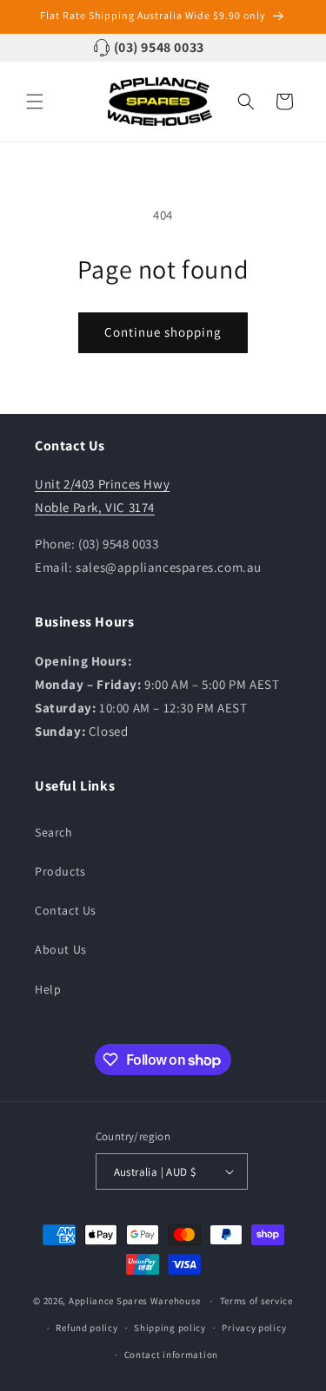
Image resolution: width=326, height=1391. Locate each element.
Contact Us (65, 910)
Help (48, 989)
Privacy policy (254, 1328)
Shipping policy (170, 1328)
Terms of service (256, 1301)
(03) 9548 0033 (159, 47)
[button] (35, 101)
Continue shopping (163, 332)
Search (54, 832)
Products (60, 871)
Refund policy (86, 1328)
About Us (61, 949)
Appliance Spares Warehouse (135, 1301)
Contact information (171, 1354)
